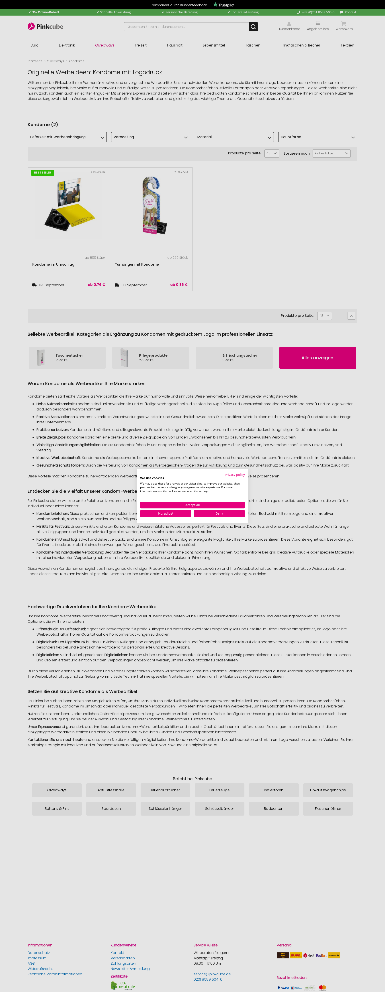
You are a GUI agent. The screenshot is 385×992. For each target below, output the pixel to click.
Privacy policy (235, 475)
